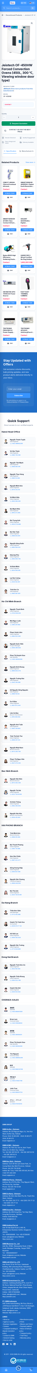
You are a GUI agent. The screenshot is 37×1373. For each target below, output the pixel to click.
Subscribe (18, 395)
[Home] (2, 15)
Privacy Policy (24, 402)
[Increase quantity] (33, 117)
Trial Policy (24, 1335)
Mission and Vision (26, 1324)
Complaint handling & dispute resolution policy (10, 1331)
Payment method (26, 1326)
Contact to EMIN (8, 1335)
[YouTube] (7, 1344)
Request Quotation (19, 123)
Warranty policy (25, 1338)
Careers (6, 1326)
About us (6, 1319)
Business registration (10, 1324)
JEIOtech (6, 89)
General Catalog (8, 1338)
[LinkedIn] (15, 1344)
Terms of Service (12, 402)
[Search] (33, 8)
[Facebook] (3, 1344)
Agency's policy (8, 1322)
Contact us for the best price (20, 131)
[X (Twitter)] (11, 1344)
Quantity (4, 114)
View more (29, 162)
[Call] (18, 1370)
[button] (18, 39)
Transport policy (25, 1333)
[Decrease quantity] (4, 117)
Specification (11, 151)
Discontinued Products (14, 15)
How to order (7, 1340)
